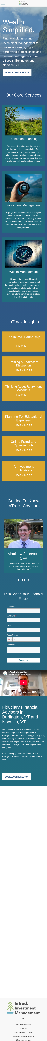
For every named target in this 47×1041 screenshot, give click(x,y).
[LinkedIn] (23, 1018)
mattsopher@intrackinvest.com (23, 1036)
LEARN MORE (23, 346)
